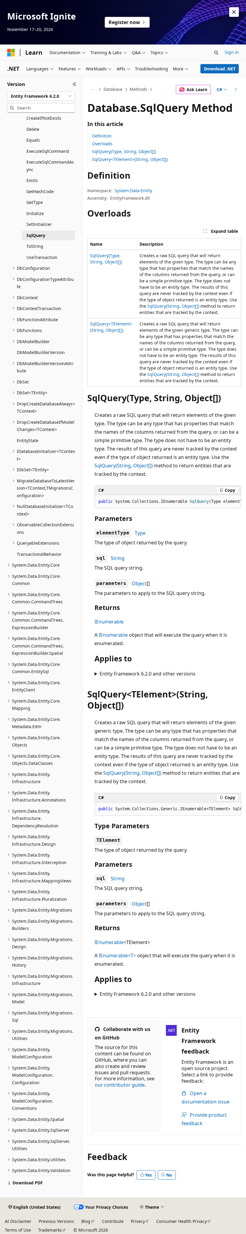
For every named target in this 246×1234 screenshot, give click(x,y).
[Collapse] (74, 84)
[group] (167, 501)
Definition (102, 136)
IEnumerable (109, 621)
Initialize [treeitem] (35, 213)
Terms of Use (18, 1230)
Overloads (102, 143)
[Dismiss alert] (234, 12)
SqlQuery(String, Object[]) (173, 306)
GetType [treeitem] (34, 202)
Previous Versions (56, 1221)
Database (113, 89)
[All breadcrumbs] (92, 89)
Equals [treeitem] (33, 140)
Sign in (232, 52)
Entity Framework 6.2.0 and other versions (148, 673)
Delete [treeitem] (32, 129)
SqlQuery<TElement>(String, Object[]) (130, 159)
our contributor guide (120, 1085)
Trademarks (50, 1230)
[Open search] (216, 52)
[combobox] (41, 96)
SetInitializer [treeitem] (39, 224)
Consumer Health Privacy (181, 1221)
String (117, 558)
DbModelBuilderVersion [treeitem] (41, 352)
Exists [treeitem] (32, 180)
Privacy (138, 1221)
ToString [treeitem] (34, 246)
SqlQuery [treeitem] (35, 235)
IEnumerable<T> (117, 955)
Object (139, 583)
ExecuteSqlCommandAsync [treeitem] (50, 165)
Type (140, 533)
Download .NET (220, 69)
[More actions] (236, 89)
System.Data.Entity (133, 190)
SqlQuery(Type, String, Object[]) (124, 151)
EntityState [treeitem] (27, 440)
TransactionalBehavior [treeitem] (39, 554)
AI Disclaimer (18, 1221)
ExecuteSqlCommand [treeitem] (47, 151)
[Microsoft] (11, 53)
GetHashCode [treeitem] (40, 191)
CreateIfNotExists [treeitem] (43, 118)
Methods (138, 89)
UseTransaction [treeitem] (41, 257)
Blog (85, 1221)
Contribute (113, 1221)
